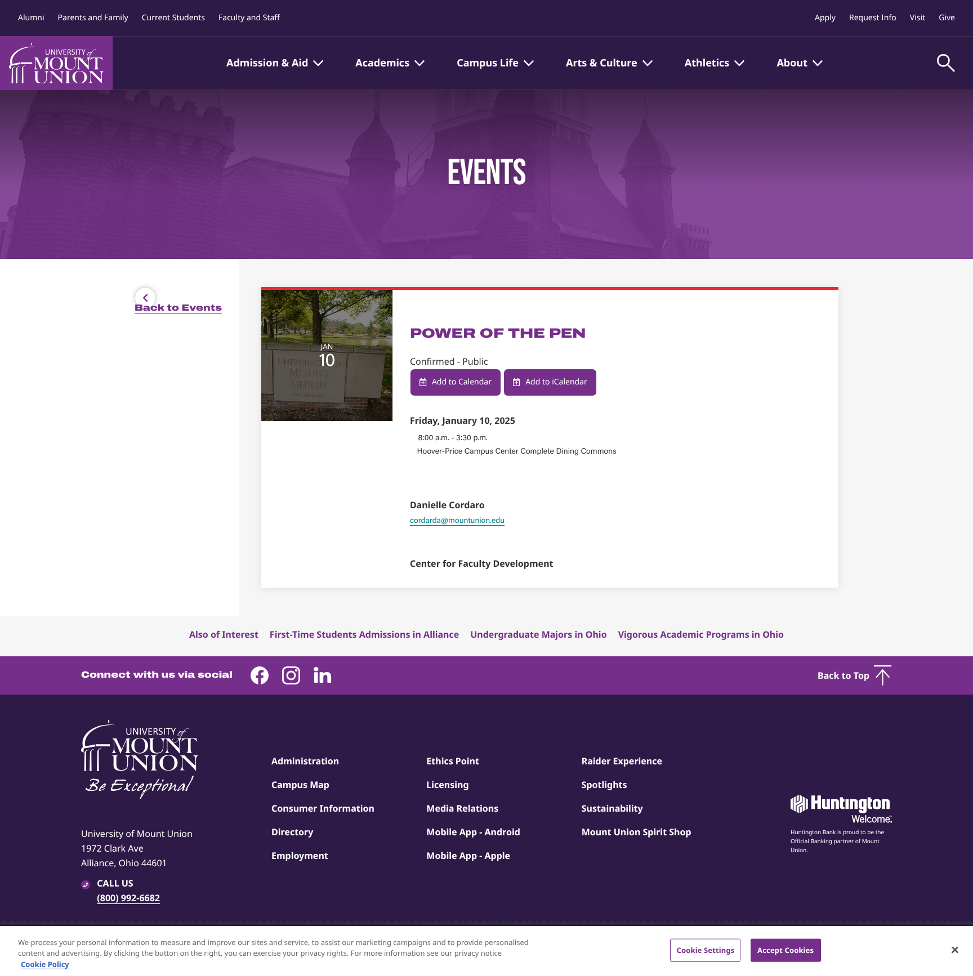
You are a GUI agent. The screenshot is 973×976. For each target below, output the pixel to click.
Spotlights (604, 784)
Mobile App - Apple (468, 855)
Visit (917, 17)
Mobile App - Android (473, 832)
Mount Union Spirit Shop (636, 832)
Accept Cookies (785, 949)
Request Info (872, 17)
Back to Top (843, 675)
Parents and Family (93, 17)
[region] (486, 951)
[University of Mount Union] (56, 63)
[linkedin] (323, 675)
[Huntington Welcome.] (841, 809)
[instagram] (291, 675)
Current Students (173, 17)
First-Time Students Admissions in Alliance (364, 634)
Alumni (31, 17)
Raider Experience (622, 761)
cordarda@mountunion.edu (457, 520)
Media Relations (462, 808)
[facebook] (260, 675)
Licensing (447, 784)
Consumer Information (322, 808)
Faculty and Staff (249, 17)
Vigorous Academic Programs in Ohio (701, 634)
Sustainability (612, 808)
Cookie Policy (45, 964)
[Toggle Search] (946, 63)
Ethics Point (452, 761)
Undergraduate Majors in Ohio (538, 634)
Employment (299, 855)
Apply (825, 17)
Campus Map (300, 784)
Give (947, 17)
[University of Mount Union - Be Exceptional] (139, 760)
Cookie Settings (705, 949)
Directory (292, 832)
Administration (305, 761)
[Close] (955, 949)
